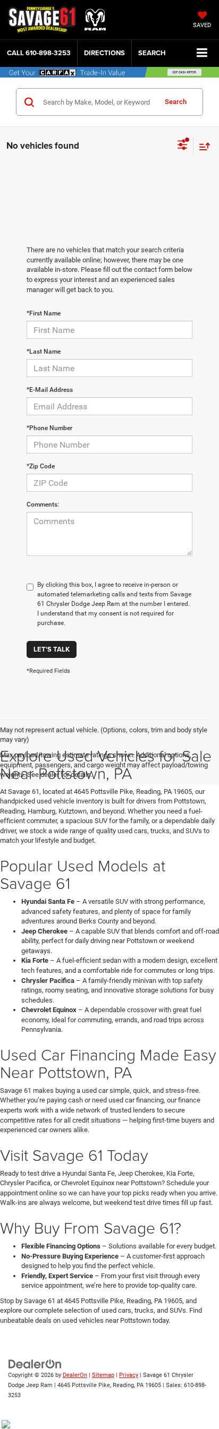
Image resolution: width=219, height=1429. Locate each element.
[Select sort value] (201, 146)
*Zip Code (41, 466)
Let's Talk (51, 649)
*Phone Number (49, 428)
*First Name (44, 313)
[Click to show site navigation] (202, 53)
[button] (39, 52)
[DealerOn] (35, 1364)
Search (176, 102)
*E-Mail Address (50, 389)
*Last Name (44, 351)
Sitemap (103, 1375)
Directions (104, 53)
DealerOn (75, 1375)
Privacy (128, 1375)
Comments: (43, 504)
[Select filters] (182, 146)
